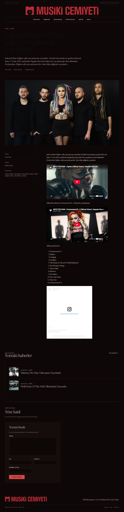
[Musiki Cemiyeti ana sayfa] (62, 10)
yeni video (23, 176)
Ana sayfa (36, 19)
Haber (12, 28)
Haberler (47, 19)
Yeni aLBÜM (17, 176)
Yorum (11, 436)
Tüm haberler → (114, 353)
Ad (10, 459)
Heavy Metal (17, 174)
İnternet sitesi (14, 467)
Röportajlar (70, 19)
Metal (36, 174)
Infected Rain (25, 174)
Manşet (32, 174)
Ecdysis (7, 174)
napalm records (9, 176)
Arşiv (89, 19)
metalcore (92, 154)
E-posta (37, 459)
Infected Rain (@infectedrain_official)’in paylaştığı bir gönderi (69, 336)
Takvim (80, 19)
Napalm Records (72, 157)
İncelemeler (58, 19)
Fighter (12, 174)
